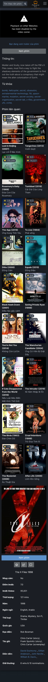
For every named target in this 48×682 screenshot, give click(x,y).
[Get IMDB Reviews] (17, 564)
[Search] (25, 3)
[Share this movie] (24, 564)
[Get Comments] (31, 564)
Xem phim (24, 557)
